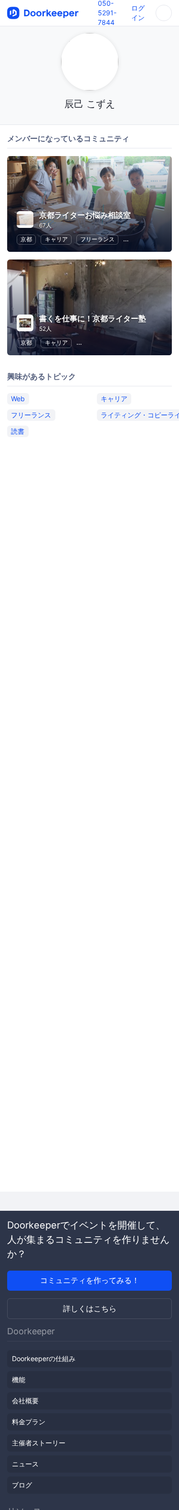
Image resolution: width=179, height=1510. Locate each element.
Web (18, 398)
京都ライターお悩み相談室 (85, 215)
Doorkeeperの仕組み (43, 1358)
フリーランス (97, 239)
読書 (17, 431)
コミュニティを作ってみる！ (89, 1280)
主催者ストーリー (38, 1443)
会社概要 (25, 1401)
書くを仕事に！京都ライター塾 (92, 318)
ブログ (22, 1485)
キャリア (56, 239)
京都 (26, 239)
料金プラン (28, 1422)
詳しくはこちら (89, 1308)
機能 (18, 1379)
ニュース (25, 1464)
